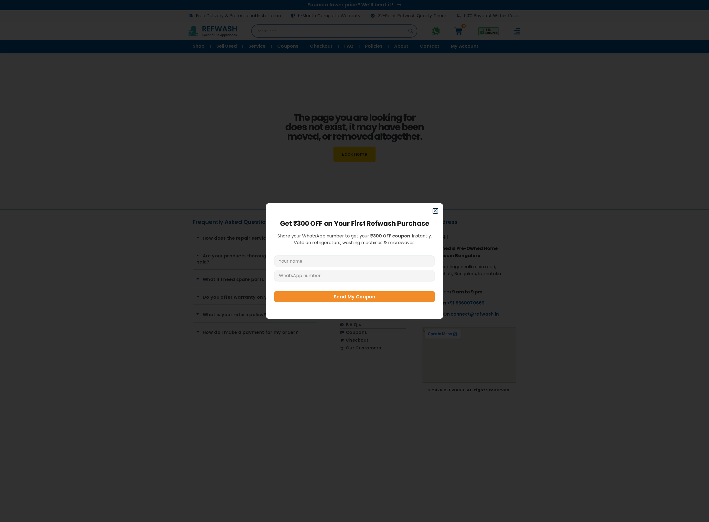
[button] (435, 211)
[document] (354, 261)
